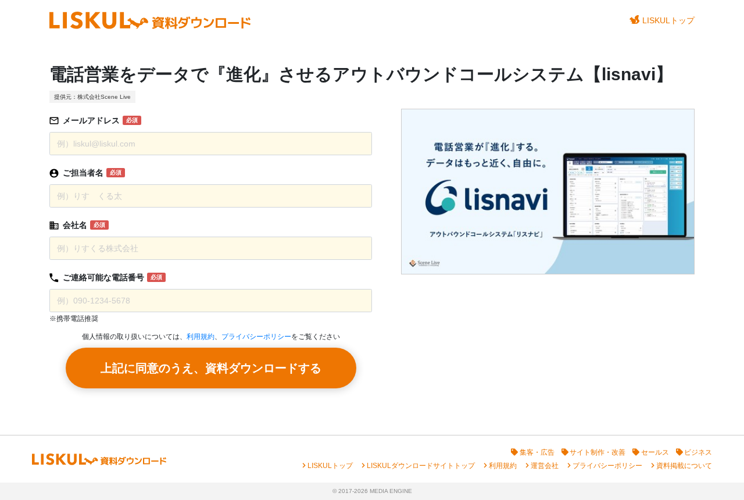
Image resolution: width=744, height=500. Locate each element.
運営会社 (545, 466)
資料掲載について (684, 466)
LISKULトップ (668, 20)
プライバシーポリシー (256, 337)
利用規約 (200, 337)
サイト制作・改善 (597, 452)
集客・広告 (537, 452)
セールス (655, 452)
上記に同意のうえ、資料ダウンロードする (211, 368)
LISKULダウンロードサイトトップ (421, 466)
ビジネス (698, 452)
